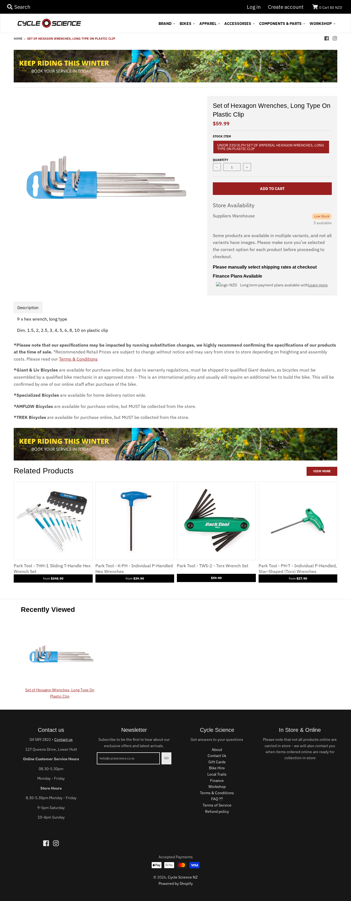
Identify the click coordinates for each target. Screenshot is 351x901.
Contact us (63, 739)
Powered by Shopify (175, 883)
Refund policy (217, 811)
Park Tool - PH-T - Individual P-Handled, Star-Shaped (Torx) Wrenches (298, 568)
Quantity (220, 160)
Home (18, 39)
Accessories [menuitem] (237, 23)
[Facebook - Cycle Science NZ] (326, 38)
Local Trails (217, 774)
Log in (254, 7)
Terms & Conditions (78, 359)
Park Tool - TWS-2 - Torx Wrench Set (212, 565)
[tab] (28, 307)
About (217, 749)
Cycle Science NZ (183, 877)
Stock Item (222, 136)
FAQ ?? (217, 798)
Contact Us (217, 755)
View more (322, 471)
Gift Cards (217, 761)
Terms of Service (217, 805)
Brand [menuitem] (165, 23)
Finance (217, 780)
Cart (330, 7)
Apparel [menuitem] (207, 23)
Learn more (318, 285)
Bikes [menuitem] (185, 23)
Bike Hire (217, 767)
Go (166, 758)
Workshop (217, 786)
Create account (286, 7)
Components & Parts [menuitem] (280, 23)
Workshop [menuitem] (321, 23)
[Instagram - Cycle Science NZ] (334, 38)
